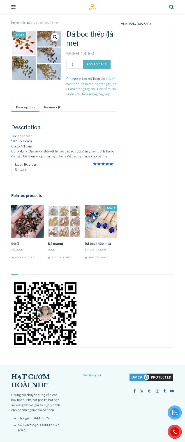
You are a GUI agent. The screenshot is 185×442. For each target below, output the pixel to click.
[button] (55, 37)
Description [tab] (25, 107)
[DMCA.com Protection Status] (151, 377)
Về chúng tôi (92, 375)
